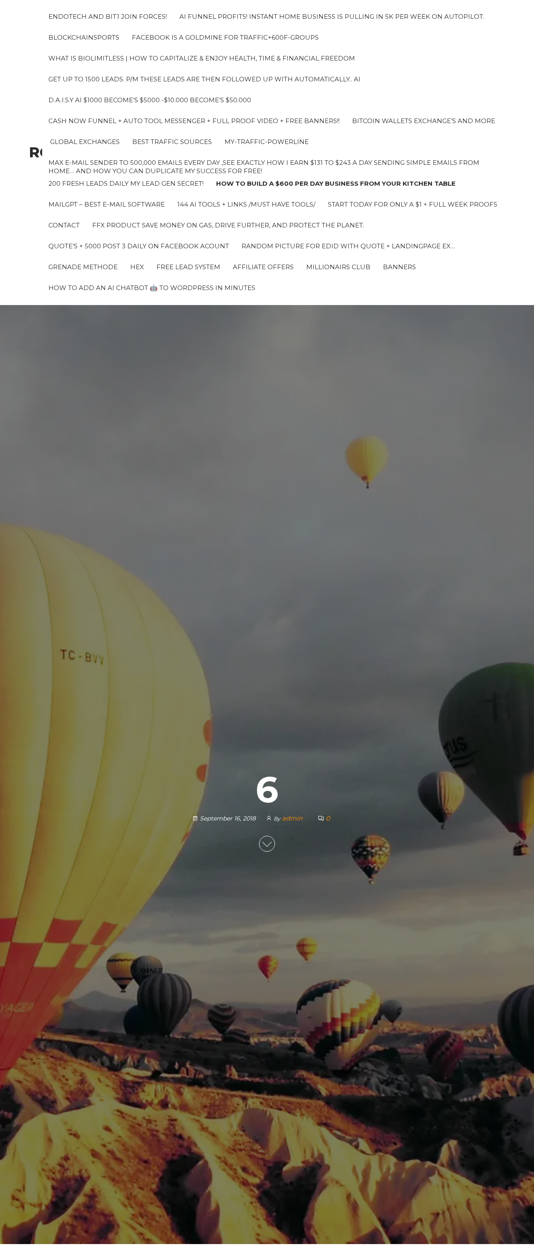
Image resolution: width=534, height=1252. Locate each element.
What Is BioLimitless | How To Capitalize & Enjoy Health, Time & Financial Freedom (201, 58)
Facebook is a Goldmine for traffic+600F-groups (225, 37)
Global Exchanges (84, 142)
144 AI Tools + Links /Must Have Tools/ (246, 204)
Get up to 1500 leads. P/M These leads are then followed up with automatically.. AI (204, 79)
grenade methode (83, 267)
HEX (137, 267)
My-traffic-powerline (266, 142)
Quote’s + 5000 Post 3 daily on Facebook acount (138, 246)
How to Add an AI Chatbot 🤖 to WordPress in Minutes (151, 288)
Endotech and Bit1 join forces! (107, 16)
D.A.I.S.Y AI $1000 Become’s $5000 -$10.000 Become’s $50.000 (149, 100)
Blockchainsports (83, 37)
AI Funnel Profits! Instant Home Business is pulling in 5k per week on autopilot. (331, 16)
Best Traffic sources (172, 142)
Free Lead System (188, 267)
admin (293, 818)
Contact (64, 225)
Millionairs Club (338, 267)
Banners (399, 267)
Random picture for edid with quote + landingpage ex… (348, 246)
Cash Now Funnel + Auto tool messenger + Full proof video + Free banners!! (194, 121)
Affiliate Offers (263, 267)
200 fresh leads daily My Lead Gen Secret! (126, 183)
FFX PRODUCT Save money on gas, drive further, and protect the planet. (228, 225)
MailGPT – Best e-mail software (106, 204)
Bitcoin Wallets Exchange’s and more (423, 121)
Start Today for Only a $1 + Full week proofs (412, 204)
